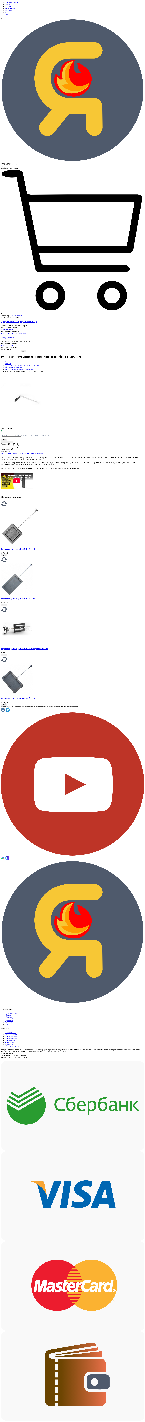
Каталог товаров (7, 349)
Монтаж (8, 6)
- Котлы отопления (12, 1046)
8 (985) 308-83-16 (7, 333)
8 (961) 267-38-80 (7, 345)
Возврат (34, 453)
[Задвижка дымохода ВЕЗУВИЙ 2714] (17, 694)
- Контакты (9, 1023)
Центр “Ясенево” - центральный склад (19, 322)
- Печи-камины (10, 1033)
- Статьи (8, 1015)
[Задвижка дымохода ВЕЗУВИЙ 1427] (17, 595)
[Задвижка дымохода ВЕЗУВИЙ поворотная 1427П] (17, 644)
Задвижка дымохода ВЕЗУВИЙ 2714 (18, 698)
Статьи (7, 4)
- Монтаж (8, 1017)
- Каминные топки (12, 1035)
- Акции (8, 1024)
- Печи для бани (11, 1036)
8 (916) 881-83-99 (7, 329)
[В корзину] (72, 312)
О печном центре (11, 2)
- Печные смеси (10, 1040)
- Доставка (9, 1021)
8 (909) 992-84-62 (20, 333)
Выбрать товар (17, 316)
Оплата (19, 453)
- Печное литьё (10, 1042)
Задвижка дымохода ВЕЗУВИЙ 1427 (18, 599)
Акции (7, 14)
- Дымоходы (9, 1044)
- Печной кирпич (11, 1038)
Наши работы (10, 8)
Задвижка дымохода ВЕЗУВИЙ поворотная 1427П (24, 649)
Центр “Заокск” (8, 337)
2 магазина (5, 453)
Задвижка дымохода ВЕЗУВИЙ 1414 (18, 549)
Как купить (26, 453)
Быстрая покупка (7, 442)
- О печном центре (12, 1013)
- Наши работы (10, 1019)
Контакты (8, 12)
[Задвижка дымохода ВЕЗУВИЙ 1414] (20, 545)
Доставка (8, 10)
